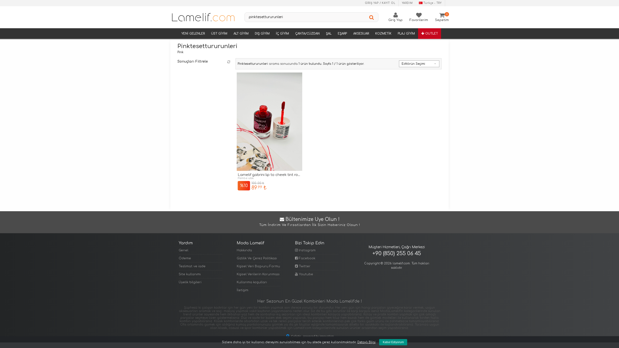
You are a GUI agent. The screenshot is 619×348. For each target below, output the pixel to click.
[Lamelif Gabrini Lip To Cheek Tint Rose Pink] (269, 121)
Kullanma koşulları (252, 282)
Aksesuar (361, 33)
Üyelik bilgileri (190, 282)
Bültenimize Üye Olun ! (309, 222)
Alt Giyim (241, 33)
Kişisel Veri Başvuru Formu (258, 266)
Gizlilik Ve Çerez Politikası (257, 258)
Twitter (304, 266)
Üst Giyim (219, 33)
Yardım (407, 3)
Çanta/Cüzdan (307, 33)
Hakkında (244, 250)
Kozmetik (383, 33)
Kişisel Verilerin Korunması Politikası (258, 274)
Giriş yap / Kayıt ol (380, 3)
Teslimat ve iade (192, 266)
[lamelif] (203, 17)
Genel (183, 250)
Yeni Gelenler (193, 33)
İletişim (242, 290)
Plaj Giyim (406, 33)
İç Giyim (282, 33)
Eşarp (342, 33)
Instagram (307, 250)
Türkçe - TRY (432, 3)
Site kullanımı (190, 274)
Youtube (305, 274)
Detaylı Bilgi (366, 342)
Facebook (306, 258)
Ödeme (185, 258)
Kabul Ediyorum (393, 342)
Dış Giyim (262, 33)
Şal (329, 33)
